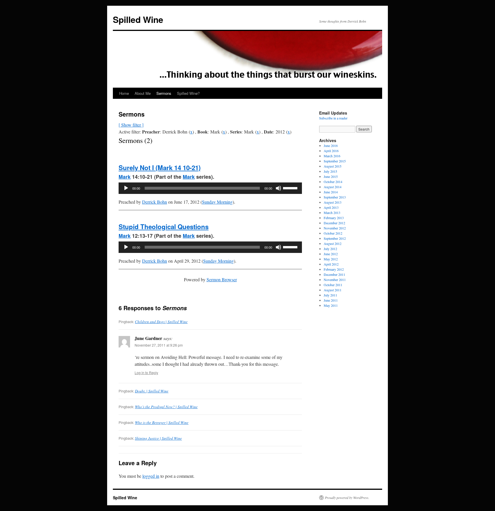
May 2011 (331, 305)
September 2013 (335, 197)
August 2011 (332, 290)
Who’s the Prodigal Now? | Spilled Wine (166, 406)
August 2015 (332, 166)
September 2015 (335, 161)
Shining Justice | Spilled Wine (158, 438)
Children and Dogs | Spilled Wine (161, 321)
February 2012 (334, 269)
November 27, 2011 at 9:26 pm (159, 345)
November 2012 (335, 228)
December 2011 (334, 274)
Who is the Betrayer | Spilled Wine (161, 422)
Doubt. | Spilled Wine (151, 391)
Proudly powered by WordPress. (347, 497)
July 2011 (330, 295)
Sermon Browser (222, 279)
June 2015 (331, 176)
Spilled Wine (138, 19)
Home (124, 93)
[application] (210, 188)
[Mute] (278, 188)
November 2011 (335, 279)
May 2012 (331, 259)
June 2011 (331, 300)
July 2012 (330, 248)
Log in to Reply (146, 372)
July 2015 (330, 171)
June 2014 (331, 192)
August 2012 (332, 243)
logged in (150, 476)
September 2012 (335, 238)
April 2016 (331, 150)
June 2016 (331, 145)
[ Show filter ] (131, 125)
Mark (125, 176)
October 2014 (333, 181)
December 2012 (334, 223)
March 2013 (332, 212)
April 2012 (331, 264)
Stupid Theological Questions (164, 226)
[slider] (291, 187)
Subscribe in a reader (333, 118)
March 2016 (332, 156)
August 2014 (332, 186)
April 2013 (331, 207)
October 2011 (333, 284)
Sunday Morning (217, 202)
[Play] (126, 188)
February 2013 (334, 217)
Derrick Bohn (154, 202)
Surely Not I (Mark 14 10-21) (160, 167)
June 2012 (331, 253)
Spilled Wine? (188, 93)
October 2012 (333, 233)
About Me (143, 93)
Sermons (163, 93)
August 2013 (332, 202)
